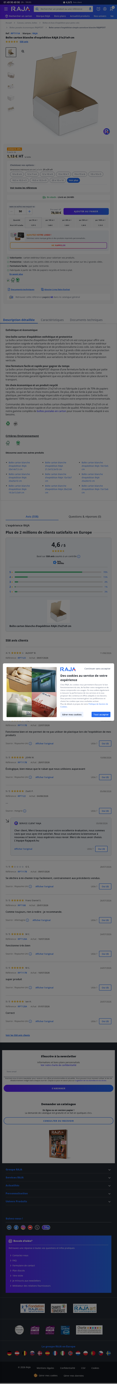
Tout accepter (101, 714)
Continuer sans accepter (97, 668)
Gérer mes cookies (72, 714)
